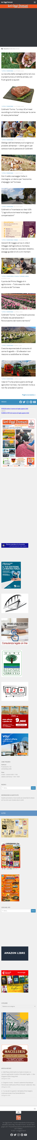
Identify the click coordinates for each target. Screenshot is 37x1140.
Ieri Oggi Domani (7, 2)
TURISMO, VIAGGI (24, 276)
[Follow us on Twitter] (24, 402)
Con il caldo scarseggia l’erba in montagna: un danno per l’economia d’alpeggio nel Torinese (16, 179)
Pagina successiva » (29, 395)
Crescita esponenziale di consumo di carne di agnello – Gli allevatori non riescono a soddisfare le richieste (16, 351)
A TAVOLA (16, 276)
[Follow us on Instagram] (27, 402)
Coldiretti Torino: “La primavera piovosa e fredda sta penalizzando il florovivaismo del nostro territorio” (18, 318)
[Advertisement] (18, 27)
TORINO (16, 240)
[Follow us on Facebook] (20, 402)
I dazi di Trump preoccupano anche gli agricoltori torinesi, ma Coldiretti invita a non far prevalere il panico (18, 385)
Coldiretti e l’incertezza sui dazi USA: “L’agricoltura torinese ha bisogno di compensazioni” (16, 212)
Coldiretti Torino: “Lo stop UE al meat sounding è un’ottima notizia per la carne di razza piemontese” (18, 112)
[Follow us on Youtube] (34, 402)
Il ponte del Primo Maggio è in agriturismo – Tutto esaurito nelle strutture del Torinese (15, 284)
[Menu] (35, 2)
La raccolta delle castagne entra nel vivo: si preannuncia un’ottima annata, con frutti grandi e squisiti (18, 77)
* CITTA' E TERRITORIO (7, 71)
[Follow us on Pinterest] (31, 402)
